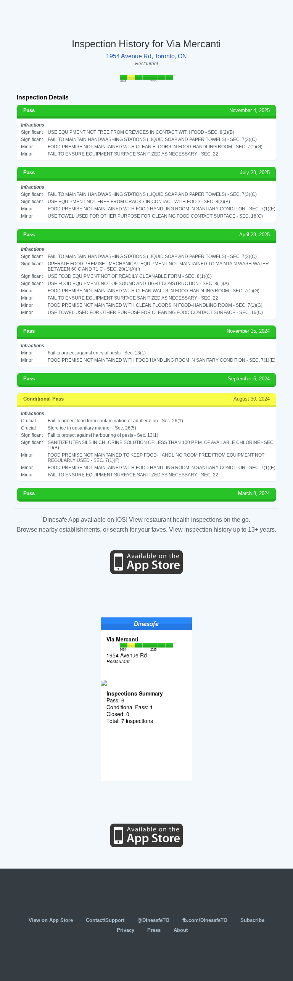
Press (154, 930)
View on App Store (51, 920)
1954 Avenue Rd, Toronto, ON (146, 56)
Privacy (125, 930)
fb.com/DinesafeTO (204, 920)
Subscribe (252, 920)
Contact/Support (105, 920)
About (181, 930)
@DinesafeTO (153, 920)
